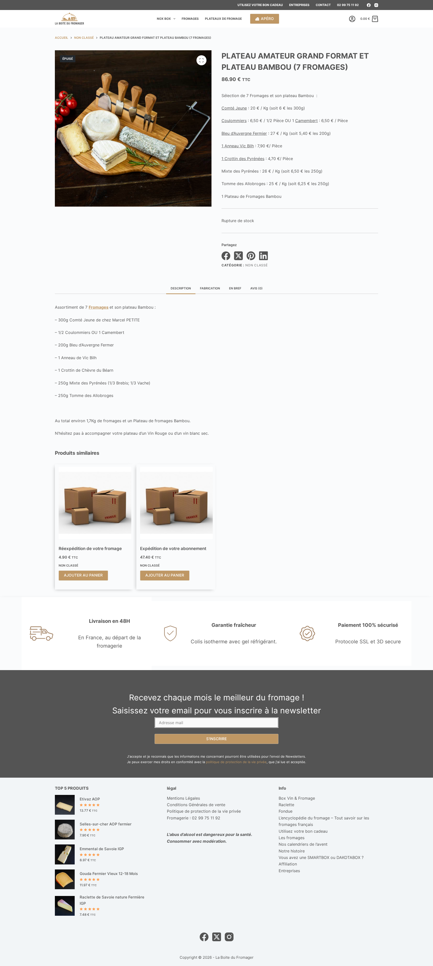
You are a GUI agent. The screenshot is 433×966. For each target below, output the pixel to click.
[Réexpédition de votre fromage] (95, 503)
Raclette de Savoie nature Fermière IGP (112, 900)
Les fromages (291, 837)
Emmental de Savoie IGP (102, 848)
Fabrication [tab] (210, 288)
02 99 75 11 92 (348, 5)
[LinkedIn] (263, 255)
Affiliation (288, 863)
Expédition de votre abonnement (173, 548)
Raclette (286, 804)
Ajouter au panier (83, 575)
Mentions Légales (183, 798)
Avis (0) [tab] (256, 288)
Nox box (164, 19)
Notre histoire (292, 850)
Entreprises (299, 5)
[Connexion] (352, 19)
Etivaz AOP (90, 799)
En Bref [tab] (235, 288)
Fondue (285, 811)
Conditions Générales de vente (196, 804)
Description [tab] (181, 288)
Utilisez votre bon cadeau (260, 5)
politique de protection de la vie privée (236, 762)
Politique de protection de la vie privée (204, 811)
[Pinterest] (251, 255)
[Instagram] (376, 5)
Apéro (267, 18)
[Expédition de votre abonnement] (176, 503)
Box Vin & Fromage (297, 798)
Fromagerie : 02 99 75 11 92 (193, 817)
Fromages (190, 19)
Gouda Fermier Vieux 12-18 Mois (109, 873)
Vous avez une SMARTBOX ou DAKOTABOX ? (321, 857)
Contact (323, 5)
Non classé (256, 265)
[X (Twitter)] (238, 255)
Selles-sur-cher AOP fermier (106, 824)
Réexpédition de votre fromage (90, 548)
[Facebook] (369, 5)
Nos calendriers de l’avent (303, 844)
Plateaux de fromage (223, 19)
